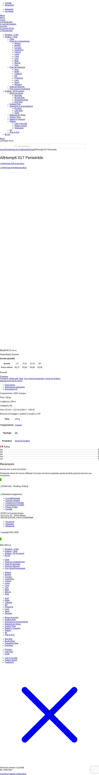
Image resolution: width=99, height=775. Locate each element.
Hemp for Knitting (17, 150)
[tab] (52, 385)
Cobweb (18, 74)
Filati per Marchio (17, 87)
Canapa (17, 48)
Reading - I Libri (11, 35)
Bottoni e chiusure (17, 119)
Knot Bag (18, 102)
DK (15, 76)
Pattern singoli (20, 126)
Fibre (12, 39)
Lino (16, 59)
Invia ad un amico (14, 381)
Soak (16, 113)
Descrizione (10, 385)
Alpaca (17, 43)
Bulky (16, 72)
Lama (16, 54)
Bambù (17, 46)
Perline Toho (15, 117)
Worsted (18, 85)
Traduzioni (19, 128)
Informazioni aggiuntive (15, 387)
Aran (16, 69)
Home (2, 150)
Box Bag (18, 95)
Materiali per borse (18, 115)
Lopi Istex (18, 111)
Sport (16, 82)
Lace (16, 80)
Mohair (17, 63)
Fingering (18, 78)
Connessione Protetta (14, 505)
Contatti (8, 509)
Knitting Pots (15, 104)
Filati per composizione (20, 41)
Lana (16, 56)
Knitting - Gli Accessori (14, 91)
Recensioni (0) (11, 389)
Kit (11, 130)
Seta (16, 65)
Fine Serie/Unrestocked (20, 89)
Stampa (3, 381)
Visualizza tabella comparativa (13, 774)
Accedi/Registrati (12, 498)
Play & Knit (14, 132)
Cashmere (18, 50)
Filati (8, 150)
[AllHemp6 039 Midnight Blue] (49, 257)
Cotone (17, 52)
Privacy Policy (11, 507)
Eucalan (18, 108)
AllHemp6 (30, 150)
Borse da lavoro (16, 93)
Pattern (13, 121)
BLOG (7, 134)
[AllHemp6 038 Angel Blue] (49, 164)
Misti (16, 61)
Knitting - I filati (11, 37)
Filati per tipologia (17, 67)
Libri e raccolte (20, 124)
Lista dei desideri (12, 501)
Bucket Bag (19, 98)
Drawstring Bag (21, 100)
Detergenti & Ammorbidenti (21, 106)
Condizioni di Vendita (14, 503)
